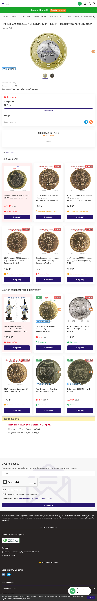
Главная (5, 16)
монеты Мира (26, 16)
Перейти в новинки (58, 10)
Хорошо (91, 597)
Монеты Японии (40, 16)
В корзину (17, 217)
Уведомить (48, 111)
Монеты (14, 16)
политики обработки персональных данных (35, 498)
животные (10, 152)
